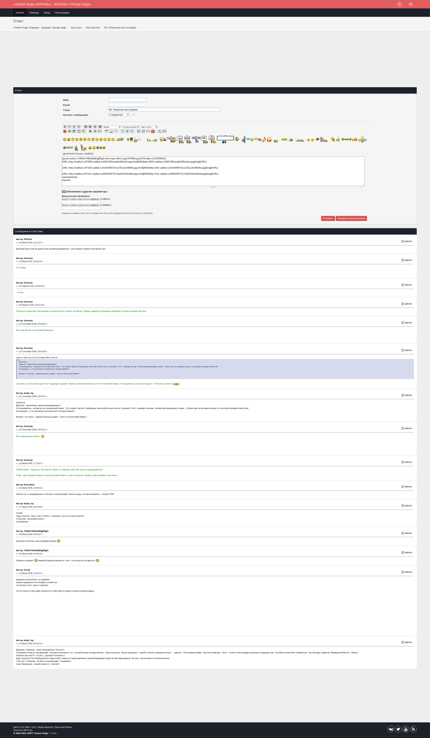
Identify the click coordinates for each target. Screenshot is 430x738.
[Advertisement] (215, 59)
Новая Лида (41, 733)
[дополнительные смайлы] (78, 153)
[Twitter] (398, 729)
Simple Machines (45, 727)
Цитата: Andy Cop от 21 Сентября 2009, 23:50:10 (37, 357)
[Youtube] (405, 729)
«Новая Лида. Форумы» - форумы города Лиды (52, 4)
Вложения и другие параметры (87, 191)
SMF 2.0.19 (18, 727)
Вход (47, 12)
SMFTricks (27, 730)
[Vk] (390, 729)
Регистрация (62, 12)
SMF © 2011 (30, 727)
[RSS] (413, 729)
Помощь (34, 12)
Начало (20, 12)
